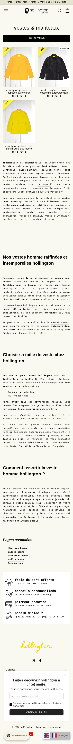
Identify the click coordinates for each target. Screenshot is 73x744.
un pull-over (11, 428)
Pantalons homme (18, 556)
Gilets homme (16, 552)
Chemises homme (17, 548)
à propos (10, 669)
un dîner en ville (50, 180)
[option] (36, 2)
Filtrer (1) (39, 38)
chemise (64, 442)
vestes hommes (60, 322)
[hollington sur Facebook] (40, 660)
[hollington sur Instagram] (33, 660)
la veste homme (54, 163)
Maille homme (16, 559)
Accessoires (16, 563)
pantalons (23, 513)
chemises (8, 513)
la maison (56, 188)
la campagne (36, 188)
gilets (41, 513)
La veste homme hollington (20, 305)
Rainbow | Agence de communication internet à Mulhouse (36, 734)
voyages (55, 192)
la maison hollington (56, 296)
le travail (44, 184)
